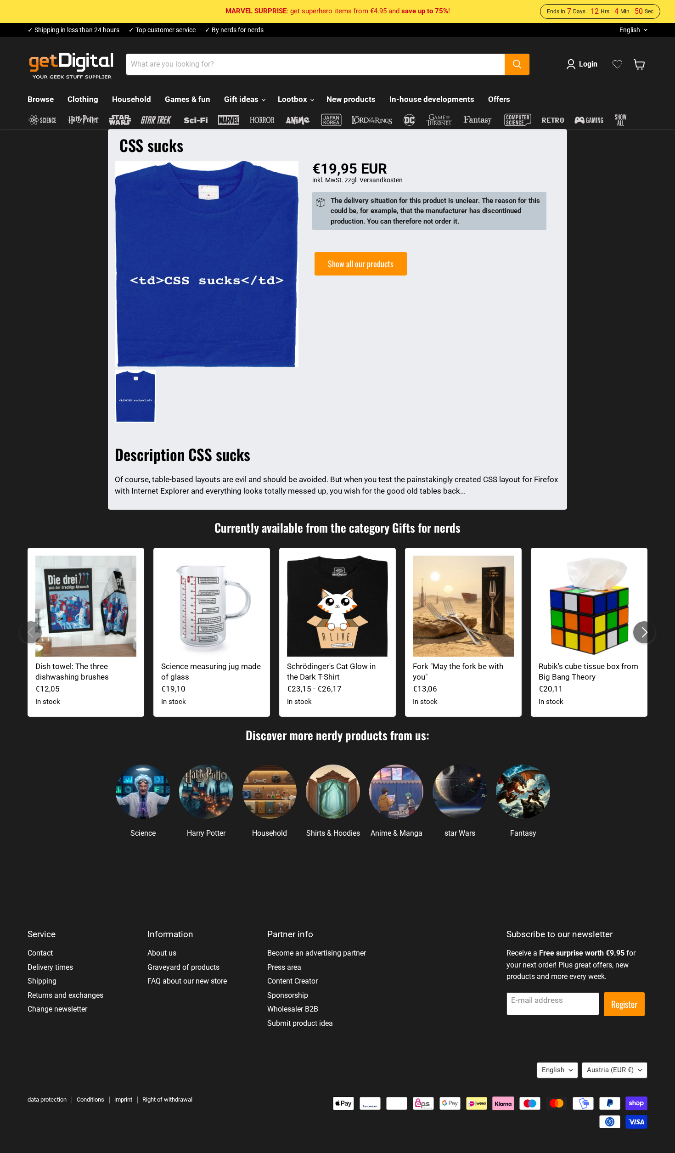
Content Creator (292, 981)
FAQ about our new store (187, 981)
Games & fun (187, 99)
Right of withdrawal (167, 1099)
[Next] (644, 632)
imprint (123, 1099)
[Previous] (31, 632)
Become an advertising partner (316, 953)
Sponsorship (287, 995)
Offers (499, 99)
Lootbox (293, 99)
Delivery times (50, 967)
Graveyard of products (183, 967)
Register (624, 1004)
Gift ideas (242, 99)
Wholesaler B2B (292, 1009)
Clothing (83, 99)
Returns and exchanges (65, 995)
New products (351, 99)
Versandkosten (381, 180)
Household (131, 99)
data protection (47, 1099)
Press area (284, 967)
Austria (610, 1070)
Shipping (42, 981)
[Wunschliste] (617, 64)
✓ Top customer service (162, 30)
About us (161, 953)
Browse (41, 99)
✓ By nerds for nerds (234, 30)
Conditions (90, 1099)
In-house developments (431, 99)
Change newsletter (57, 1009)
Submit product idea (300, 1023)
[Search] (517, 64)
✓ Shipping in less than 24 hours (73, 30)
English (629, 30)
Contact (40, 953)
